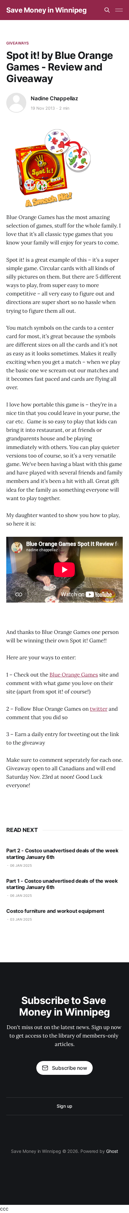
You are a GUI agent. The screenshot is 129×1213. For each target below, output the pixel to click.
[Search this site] (107, 10)
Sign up (64, 1106)
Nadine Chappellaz (54, 98)
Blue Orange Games (73, 674)
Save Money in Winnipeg (46, 10)
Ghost (112, 1151)
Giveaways (17, 43)
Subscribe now (69, 1068)
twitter (98, 708)
